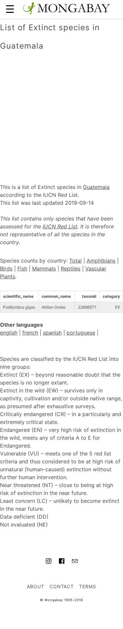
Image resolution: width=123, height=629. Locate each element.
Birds (6, 268)
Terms (87, 586)
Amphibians (101, 260)
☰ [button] (10, 9)
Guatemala (96, 187)
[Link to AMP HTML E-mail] (74, 562)
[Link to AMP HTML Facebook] (61, 562)
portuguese (81, 332)
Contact (62, 586)
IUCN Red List (60, 226)
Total (75, 260)
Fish (22, 268)
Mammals (44, 268)
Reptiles (70, 268)
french (30, 332)
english (8, 332)
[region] (61, 110)
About (35, 586)
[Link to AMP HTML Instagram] (48, 562)
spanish (52, 332)
